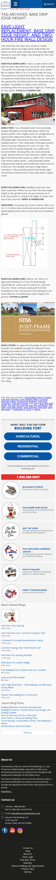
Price (33, 486)
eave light (42, 407)
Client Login (27, 857)
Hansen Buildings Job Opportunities (27, 866)
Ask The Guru (30, 528)
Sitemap (27, 871)
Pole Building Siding (29, 399)
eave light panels (14, 407)
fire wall (11, 405)
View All (28, 732)
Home (4, 8)
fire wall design (41, 405)
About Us (27, 854)
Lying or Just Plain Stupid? (13, 677)
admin (37, 409)
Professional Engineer (27, 401)
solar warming (30, 407)
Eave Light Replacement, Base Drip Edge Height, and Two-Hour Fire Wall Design (28, 32)
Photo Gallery (31, 569)
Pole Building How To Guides (37, 397)
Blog (28, 851)
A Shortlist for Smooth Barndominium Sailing (22, 640)
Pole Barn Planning (10, 399)
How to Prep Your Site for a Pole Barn (19, 715)
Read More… (6, 791)
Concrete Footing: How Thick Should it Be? (21, 647)
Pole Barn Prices (27, 860)
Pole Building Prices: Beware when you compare (23, 670)
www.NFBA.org (29, 351)
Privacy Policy (27, 868)
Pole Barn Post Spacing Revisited (16, 655)
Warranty (27, 863)
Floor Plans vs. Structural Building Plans (19, 718)
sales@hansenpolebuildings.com (25, 813)
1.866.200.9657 (28, 477)
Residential (28, 446)
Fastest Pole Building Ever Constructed (19, 694)
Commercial (28, 456)
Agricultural (28, 436)
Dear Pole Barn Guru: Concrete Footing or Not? (23, 633)
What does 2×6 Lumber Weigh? (15, 662)
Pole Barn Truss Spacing (12, 625)
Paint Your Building (35, 590)
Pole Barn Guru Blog (35, 507)
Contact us (28, 848)
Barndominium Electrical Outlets (16, 726)
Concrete (43, 399)
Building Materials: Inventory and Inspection (21, 707)
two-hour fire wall (24, 405)
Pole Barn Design (20, 403)
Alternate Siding (8, 401)
